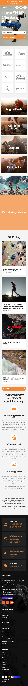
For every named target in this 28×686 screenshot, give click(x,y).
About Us (4, 631)
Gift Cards (4, 664)
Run (3, 657)
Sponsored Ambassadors (8, 641)
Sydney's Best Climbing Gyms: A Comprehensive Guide (12, 270)
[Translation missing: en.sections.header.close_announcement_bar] (27, 2)
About (3, 672)
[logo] (7, 54)
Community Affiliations (8, 638)
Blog (3, 636)
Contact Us (5, 634)
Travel (3, 660)
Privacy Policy (5, 620)
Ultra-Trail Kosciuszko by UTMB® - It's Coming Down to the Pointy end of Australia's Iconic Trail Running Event (14, 306)
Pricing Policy (5, 622)
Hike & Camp (5, 655)
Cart (3, 612)
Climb (3, 652)
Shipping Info (5, 615)
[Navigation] (25, 7)
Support (4, 643)
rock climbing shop (15, 424)
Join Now (12, 556)
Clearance (4, 662)
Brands (3, 667)
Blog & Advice (5, 669)
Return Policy (5, 617)
